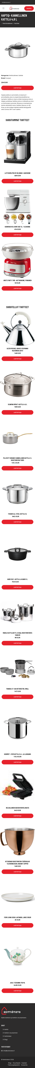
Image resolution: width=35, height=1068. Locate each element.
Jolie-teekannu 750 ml (17, 983)
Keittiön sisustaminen (11, 1033)
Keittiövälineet (8, 23)
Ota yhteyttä (16, 1063)
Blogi (5, 1039)
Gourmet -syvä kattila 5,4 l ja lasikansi (17, 754)
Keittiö (6, 1029)
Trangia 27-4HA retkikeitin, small (17, 689)
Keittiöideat (7, 1036)
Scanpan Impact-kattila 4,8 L (17, 404)
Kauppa (29, 8)
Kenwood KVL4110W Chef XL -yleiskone (17, 227)
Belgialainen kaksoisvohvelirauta (17, 808)
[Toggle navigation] (3, 8)
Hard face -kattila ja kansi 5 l (17, 579)
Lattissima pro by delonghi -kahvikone (17, 173)
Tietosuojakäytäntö (14, 1065)
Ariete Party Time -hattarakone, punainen (18, 280)
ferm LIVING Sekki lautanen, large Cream (17, 917)
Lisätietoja (17, 88)
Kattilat (16, 23)
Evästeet (24, 1063)
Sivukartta (24, 1065)
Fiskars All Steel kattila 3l (17, 514)
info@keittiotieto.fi (6, 2)
